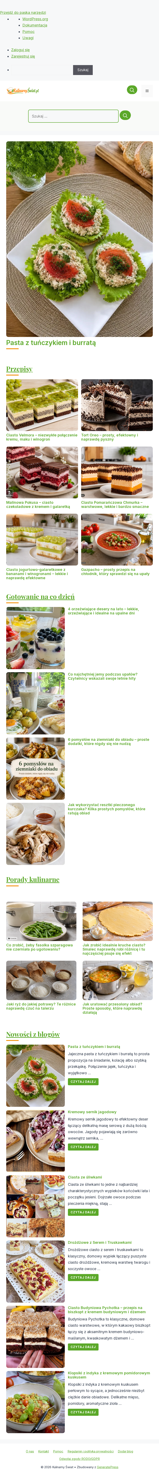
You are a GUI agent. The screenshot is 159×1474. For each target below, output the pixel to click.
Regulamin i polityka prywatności (90, 1451)
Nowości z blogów (33, 1033)
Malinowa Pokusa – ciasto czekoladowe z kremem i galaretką (38, 504)
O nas (30, 1451)
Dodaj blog (125, 1451)
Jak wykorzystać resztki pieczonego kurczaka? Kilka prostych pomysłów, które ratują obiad (106, 809)
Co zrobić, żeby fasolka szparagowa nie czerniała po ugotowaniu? (39, 947)
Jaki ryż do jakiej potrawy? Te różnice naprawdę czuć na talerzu (41, 1006)
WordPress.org (35, 19)
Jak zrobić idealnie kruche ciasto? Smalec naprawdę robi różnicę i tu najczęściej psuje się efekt (114, 949)
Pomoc (28, 31)
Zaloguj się (20, 50)
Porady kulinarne (32, 879)
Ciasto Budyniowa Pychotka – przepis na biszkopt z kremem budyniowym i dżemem (107, 1310)
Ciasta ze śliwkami (85, 1177)
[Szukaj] (125, 115)
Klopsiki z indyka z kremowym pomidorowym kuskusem (109, 1375)
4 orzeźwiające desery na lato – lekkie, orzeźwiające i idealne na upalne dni (103, 611)
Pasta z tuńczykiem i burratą (51, 343)
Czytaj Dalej (83, 1081)
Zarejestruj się (23, 56)
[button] (132, 91)
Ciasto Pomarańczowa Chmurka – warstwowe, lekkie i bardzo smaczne (115, 504)
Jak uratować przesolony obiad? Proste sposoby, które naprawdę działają (112, 1008)
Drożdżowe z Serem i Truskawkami (100, 1242)
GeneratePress (107, 1467)
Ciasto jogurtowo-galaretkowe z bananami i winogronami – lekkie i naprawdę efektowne (37, 573)
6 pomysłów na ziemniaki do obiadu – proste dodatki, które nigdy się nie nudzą (108, 741)
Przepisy (19, 368)
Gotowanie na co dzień (40, 596)
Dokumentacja (34, 25)
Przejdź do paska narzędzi (23, 12)
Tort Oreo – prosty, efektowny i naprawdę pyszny (109, 437)
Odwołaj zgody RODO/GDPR (79, 1459)
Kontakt (43, 1451)
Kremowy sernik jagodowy (92, 1112)
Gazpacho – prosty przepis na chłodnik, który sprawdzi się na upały (115, 571)
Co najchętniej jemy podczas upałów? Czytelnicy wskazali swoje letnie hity (102, 676)
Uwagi (28, 38)
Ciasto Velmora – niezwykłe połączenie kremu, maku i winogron (41, 437)
